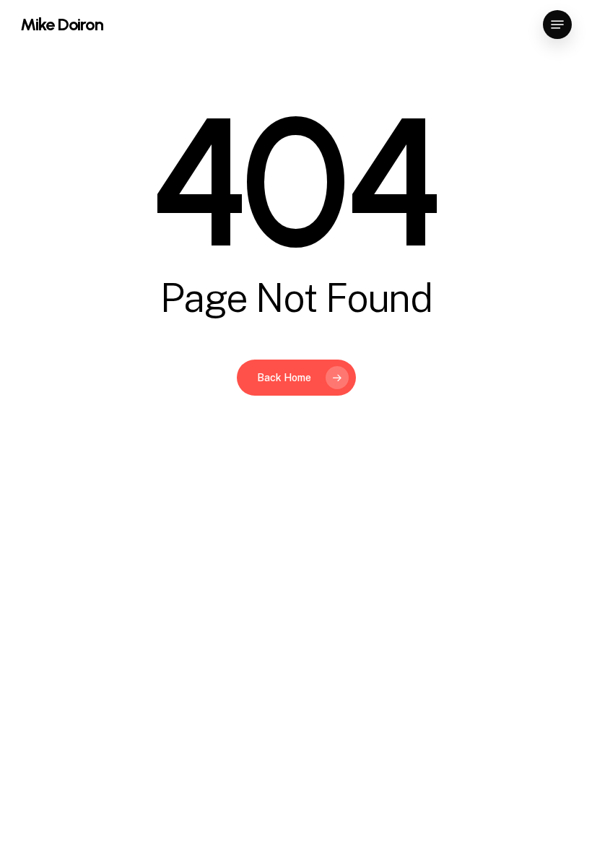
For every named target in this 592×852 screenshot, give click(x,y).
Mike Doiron (61, 24)
